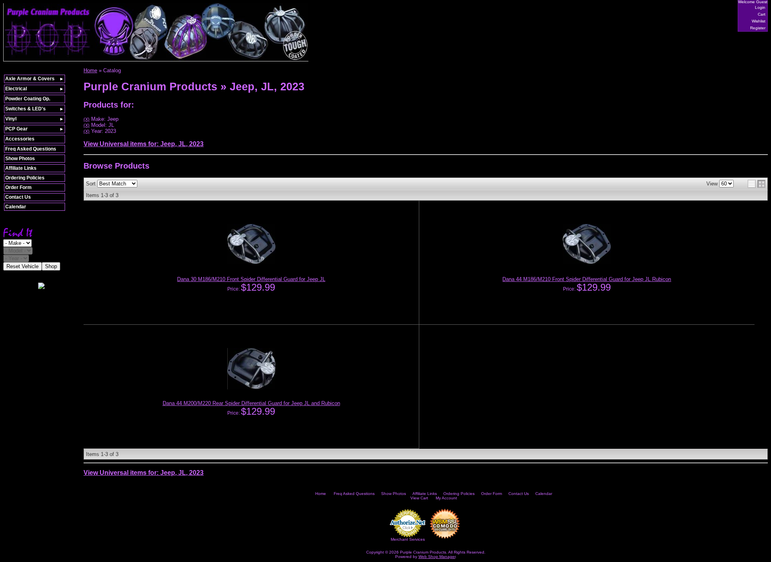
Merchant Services (408, 539)
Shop (51, 266)
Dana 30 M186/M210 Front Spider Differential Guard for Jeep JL (251, 279)
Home (320, 493)
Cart (761, 14)
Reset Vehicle (22, 266)
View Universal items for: (144, 143)
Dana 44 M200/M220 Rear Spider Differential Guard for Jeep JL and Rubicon (251, 403)
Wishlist (758, 21)
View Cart (419, 498)
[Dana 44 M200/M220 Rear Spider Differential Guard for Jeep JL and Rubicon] (251, 388)
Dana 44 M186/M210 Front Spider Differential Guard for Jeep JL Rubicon (586, 279)
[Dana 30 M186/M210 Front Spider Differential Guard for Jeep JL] (251, 262)
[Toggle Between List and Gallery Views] (756, 184)
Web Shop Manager (436, 556)
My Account (446, 498)
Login (760, 7)
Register (757, 28)
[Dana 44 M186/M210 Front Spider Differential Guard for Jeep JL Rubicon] (587, 262)
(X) (87, 119)
